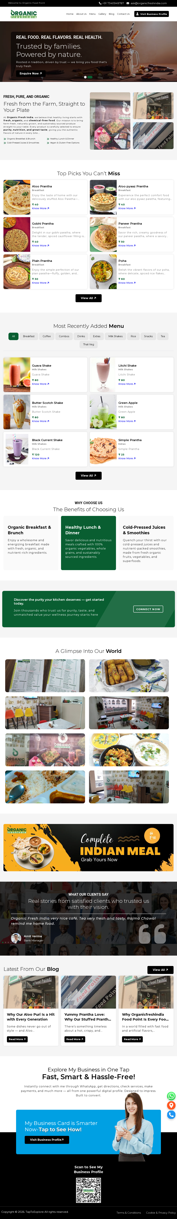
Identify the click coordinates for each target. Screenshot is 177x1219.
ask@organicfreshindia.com (148, 3)
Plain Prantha (42, 261)
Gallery (102, 13)
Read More (16, 1039)
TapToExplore (35, 1211)
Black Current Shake (47, 440)
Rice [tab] (133, 336)
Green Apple (128, 403)
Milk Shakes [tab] (115, 336)
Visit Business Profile (45, 1139)
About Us (81, 13)
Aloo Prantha (42, 186)
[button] (86, 77)
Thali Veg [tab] (88, 344)
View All (87, 298)
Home (69, 13)
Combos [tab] (64, 336)
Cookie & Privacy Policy (161, 1212)
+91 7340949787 (113, 3)
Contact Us (123, 13)
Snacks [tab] (148, 336)
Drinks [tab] (81, 336)
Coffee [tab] (47, 336)
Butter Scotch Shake (47, 403)
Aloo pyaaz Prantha (133, 186)
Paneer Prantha (130, 223)
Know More (39, 208)
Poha (122, 261)
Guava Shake (41, 365)
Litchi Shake (127, 365)
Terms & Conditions (129, 1212)
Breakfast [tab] (29, 336)
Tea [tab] (163, 336)
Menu (92, 13)
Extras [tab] (96, 336)
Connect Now (148, 609)
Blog (111, 13)
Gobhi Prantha (43, 223)
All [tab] (13, 336)
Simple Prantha (130, 440)
